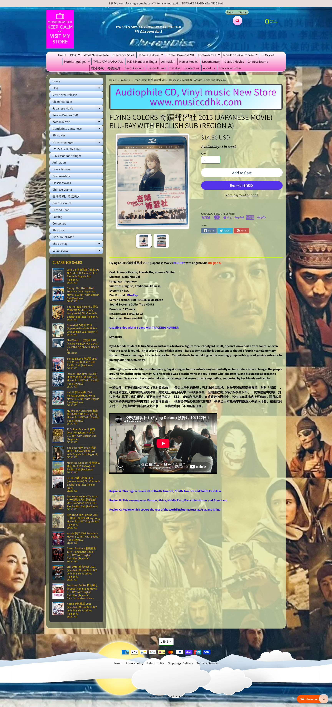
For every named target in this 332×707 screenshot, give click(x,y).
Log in (230, 12)
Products (125, 80)
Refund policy (155, 663)
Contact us (191, 68)
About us (209, 68)
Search (118, 663)
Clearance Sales (123, 55)
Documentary (211, 61)
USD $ (164, 641)
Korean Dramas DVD (180, 55)
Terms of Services (208, 663)
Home (62, 55)
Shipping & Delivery (180, 663)
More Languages (77, 62)
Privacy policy (134, 663)
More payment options (241, 195)
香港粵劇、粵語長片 (105, 68)
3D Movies (267, 55)
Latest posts (77, 251)
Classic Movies (234, 61)
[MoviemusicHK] (60, 29)
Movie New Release (96, 55)
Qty (203, 154)
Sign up (243, 12)
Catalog (175, 68)
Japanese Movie (151, 55)
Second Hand (157, 68)
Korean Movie (209, 55)
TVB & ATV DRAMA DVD (108, 61)
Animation (168, 61)
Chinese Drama (258, 61)
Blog (75, 55)
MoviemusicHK (171, 696)
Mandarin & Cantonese (240, 55)
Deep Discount (134, 68)
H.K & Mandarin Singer (142, 61)
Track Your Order (230, 68)
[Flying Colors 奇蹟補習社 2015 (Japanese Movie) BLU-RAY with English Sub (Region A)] (144, 241)
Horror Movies (188, 61)
